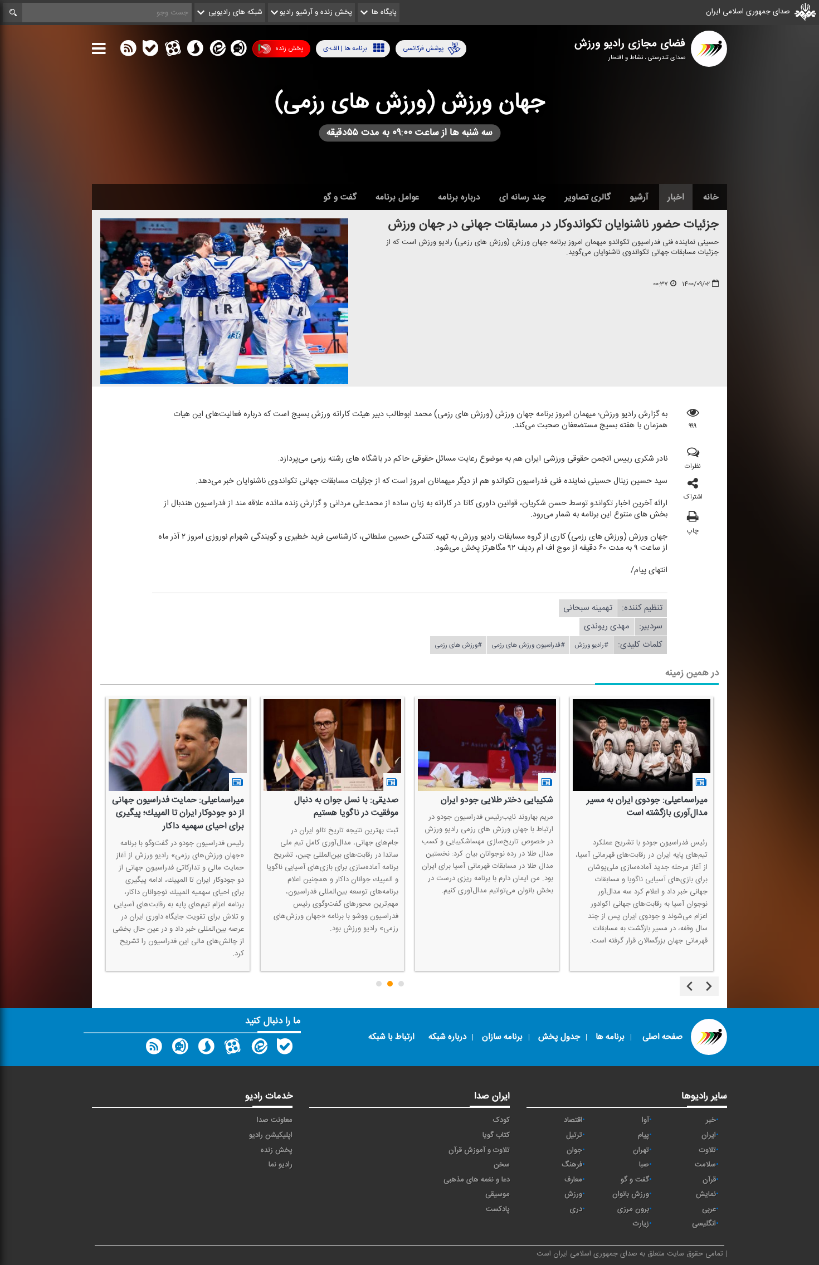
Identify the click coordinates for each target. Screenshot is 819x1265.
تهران (641, 1150)
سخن (502, 1165)
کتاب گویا (496, 1135)
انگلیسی (704, 1224)
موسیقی (497, 1194)
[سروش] (195, 51)
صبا (644, 1165)
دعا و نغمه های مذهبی (476, 1180)
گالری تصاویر (588, 197)
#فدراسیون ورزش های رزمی (528, 645)
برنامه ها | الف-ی (345, 48)
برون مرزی (633, 1209)
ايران (708, 1135)
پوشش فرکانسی (423, 48)
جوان (574, 1150)
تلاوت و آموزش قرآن (479, 1150)
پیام (643, 1135)
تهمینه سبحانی (587, 608)
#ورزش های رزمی (458, 645)
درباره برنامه (459, 197)
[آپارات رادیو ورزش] (232, 1049)
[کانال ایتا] (216, 51)
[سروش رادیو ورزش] (206, 1049)
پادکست (498, 1209)
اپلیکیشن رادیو (270, 1135)
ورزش (573, 1194)
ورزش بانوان (630, 1194)
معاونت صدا (274, 1120)
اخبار (675, 197)
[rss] (128, 51)
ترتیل (574, 1135)
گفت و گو (340, 197)
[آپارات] (173, 51)
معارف (573, 1180)
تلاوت (707, 1150)
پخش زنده (289, 48)
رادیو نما (280, 1165)
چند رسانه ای (522, 197)
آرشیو (639, 197)
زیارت (641, 1224)
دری (576, 1209)
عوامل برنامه (397, 197)
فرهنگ (572, 1165)
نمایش (706, 1194)
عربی (709, 1209)
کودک (501, 1120)
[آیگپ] (238, 51)
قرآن (709, 1180)
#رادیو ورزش (591, 645)
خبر (711, 1120)
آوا (645, 1120)
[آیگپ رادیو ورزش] (180, 1049)
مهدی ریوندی (607, 626)
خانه (711, 197)
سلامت (705, 1165)
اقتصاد (573, 1120)
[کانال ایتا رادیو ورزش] (258, 1049)
